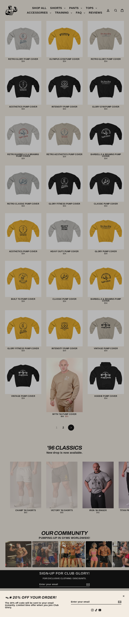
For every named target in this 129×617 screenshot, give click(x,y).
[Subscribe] (119, 602)
